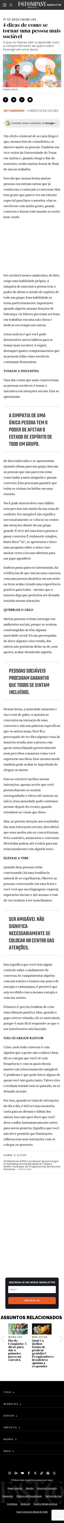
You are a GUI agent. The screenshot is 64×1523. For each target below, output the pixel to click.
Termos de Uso (53, 1496)
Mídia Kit (25, 1504)
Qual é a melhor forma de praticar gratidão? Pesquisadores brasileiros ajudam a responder (43, 1353)
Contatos (12, 1504)
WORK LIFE (28, 19)
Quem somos (14, 1488)
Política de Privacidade (29, 1496)
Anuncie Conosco (47, 1488)
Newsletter (54, 5)
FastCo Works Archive (45, 1504)
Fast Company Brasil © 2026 (32, 1511)
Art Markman (14, 111)
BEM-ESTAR (39, 1337)
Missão (30, 1488)
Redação (8, 1496)
